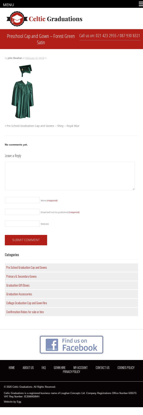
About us (28, 367)
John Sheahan (15, 58)
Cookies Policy (125, 367)
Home (12, 367)
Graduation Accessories (19, 294)
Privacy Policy (71, 371)
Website (45, 223)
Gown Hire (60, 367)
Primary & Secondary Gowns (21, 276)
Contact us (102, 367)
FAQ (44, 367)
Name (49, 200)
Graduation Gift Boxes (18, 285)
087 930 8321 (130, 35)
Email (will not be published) (60, 212)
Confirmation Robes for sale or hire (25, 312)
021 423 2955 (106, 35)
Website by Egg (12, 401)
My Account (81, 367)
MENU (8, 4)
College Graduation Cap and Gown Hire (26, 303)
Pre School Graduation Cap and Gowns (26, 267)
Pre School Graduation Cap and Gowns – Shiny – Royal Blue (42, 125)
